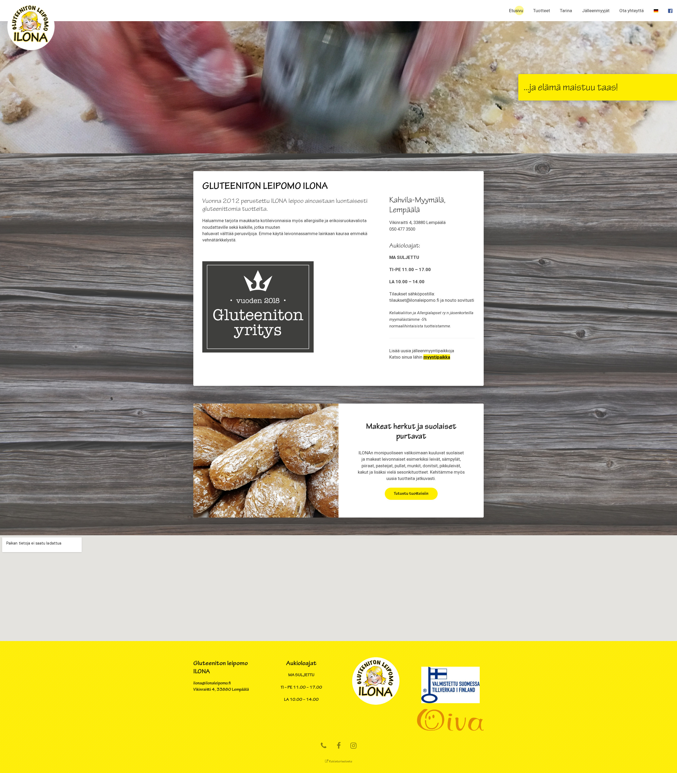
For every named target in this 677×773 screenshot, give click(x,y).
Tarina (566, 10)
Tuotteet (541, 10)
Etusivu (516, 10)
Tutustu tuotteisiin (411, 493)
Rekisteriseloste (340, 761)
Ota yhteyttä (631, 10)
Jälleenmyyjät (596, 10)
